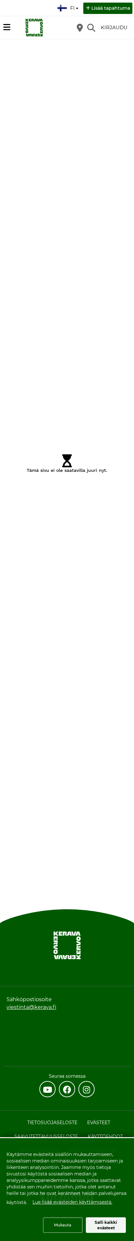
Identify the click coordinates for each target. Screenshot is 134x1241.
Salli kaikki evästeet (106, 1225)
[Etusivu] (34, 27)
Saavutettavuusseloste (46, 1136)
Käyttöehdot (105, 1136)
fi (74, 6)
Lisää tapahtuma (110, 8)
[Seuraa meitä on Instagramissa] (86, 1089)
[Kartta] (80, 27)
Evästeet (98, 1122)
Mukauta (62, 1225)
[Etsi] (91, 27)
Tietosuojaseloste (52, 1122)
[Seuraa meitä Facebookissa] (67, 1089)
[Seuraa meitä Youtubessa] (47, 1089)
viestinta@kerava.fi (31, 1007)
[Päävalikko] (7, 27)
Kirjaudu (114, 27)
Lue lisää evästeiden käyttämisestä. (72, 1202)
